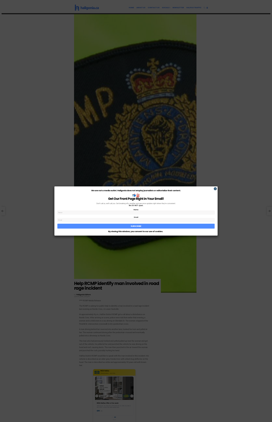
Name (136, 210)
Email (136, 217)
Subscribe (136, 226)
